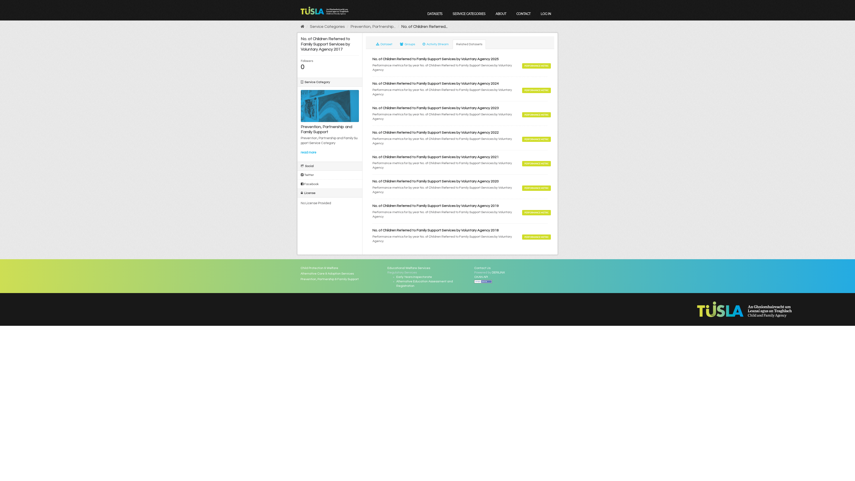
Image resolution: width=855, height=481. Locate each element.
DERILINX (498, 272)
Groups (409, 44)
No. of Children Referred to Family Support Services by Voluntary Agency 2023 (436, 108)
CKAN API (481, 277)
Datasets (434, 14)
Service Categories (469, 14)
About (501, 14)
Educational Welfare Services (408, 268)
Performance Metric (536, 66)
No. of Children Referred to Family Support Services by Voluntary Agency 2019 (436, 206)
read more (308, 152)
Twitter (308, 175)
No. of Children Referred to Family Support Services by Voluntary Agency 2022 (436, 132)
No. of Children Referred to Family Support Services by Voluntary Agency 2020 (436, 181)
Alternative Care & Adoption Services (327, 273)
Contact (523, 14)
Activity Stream (437, 44)
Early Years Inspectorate (414, 277)
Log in (546, 14)
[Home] (302, 26)
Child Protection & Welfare (319, 268)
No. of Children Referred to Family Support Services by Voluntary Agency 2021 (436, 157)
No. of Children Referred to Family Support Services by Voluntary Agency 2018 (436, 230)
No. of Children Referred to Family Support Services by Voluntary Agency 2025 (436, 59)
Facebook (311, 184)
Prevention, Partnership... (373, 26)
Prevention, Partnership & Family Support (330, 279)
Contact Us (482, 268)
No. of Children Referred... (424, 26)
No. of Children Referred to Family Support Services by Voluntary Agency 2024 (436, 83)
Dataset (386, 44)
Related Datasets (469, 44)
